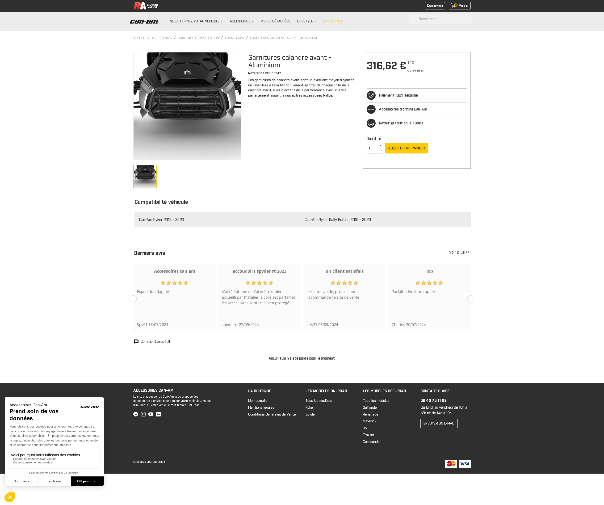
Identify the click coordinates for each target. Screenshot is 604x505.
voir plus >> (459, 252)
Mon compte (257, 401)
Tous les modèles (319, 401)
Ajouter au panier (406, 148)
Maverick (369, 421)
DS (365, 428)
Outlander (370, 407)
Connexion (435, 5)
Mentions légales (261, 407)
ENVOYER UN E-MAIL (439, 423)
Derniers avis (149, 253)
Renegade (370, 414)
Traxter (368, 435)
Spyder (311, 414)
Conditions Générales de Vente (272, 414)
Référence (256, 73)
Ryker (310, 407)
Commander (372, 442)
